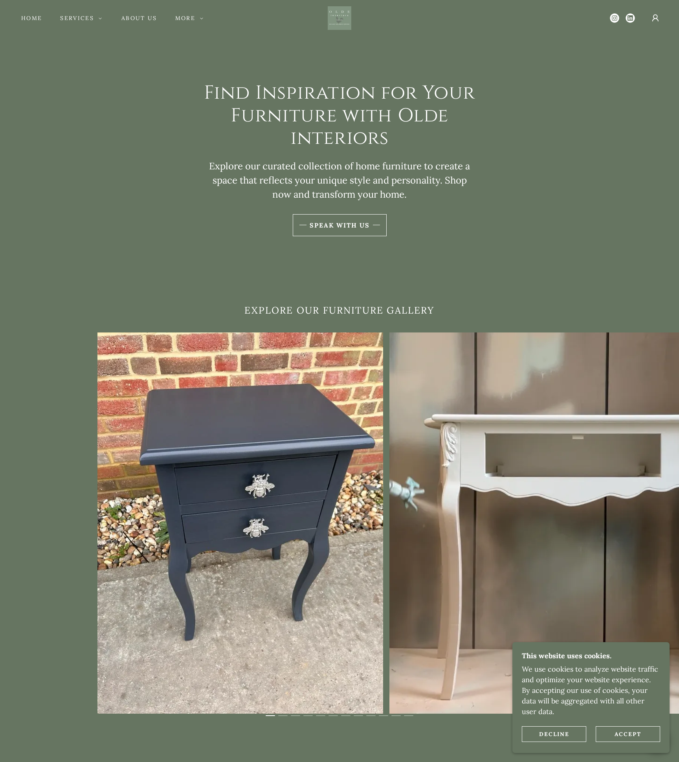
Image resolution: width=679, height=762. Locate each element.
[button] (79, 18)
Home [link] (31, 18)
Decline (554, 733)
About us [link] (139, 18)
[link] (339, 17)
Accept (628, 733)
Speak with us (340, 225)
